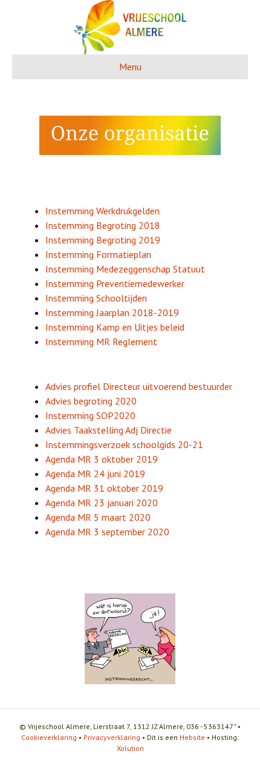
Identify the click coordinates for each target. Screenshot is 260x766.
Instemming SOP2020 (90, 415)
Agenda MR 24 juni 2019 (95, 473)
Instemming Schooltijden (96, 298)
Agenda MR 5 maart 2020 (98, 517)
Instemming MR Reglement (101, 341)
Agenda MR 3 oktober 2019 (101, 459)
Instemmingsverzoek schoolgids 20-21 (124, 444)
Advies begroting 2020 (91, 401)
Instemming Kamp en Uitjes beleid (114, 327)
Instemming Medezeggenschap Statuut (125, 269)
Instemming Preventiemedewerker (114, 283)
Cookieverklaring (49, 737)
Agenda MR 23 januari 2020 (101, 503)
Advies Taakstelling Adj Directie (108, 430)
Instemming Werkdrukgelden (102, 211)
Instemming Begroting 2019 (102, 240)
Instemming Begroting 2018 (102, 225)
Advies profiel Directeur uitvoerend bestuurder (138, 386)
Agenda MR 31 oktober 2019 (104, 488)
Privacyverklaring (111, 737)
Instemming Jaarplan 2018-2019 (112, 312)
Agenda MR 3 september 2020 (107, 532)
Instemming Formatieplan (98, 254)
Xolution (130, 748)
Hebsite (192, 737)
